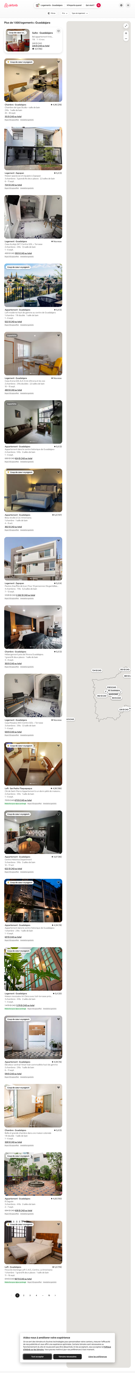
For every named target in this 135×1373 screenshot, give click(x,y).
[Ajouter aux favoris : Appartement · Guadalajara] (58, 267)
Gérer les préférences (97, 1356)
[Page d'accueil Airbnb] (11, 5)
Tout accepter (37, 1356)
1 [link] (17, 1295)
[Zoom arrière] (126, 33)
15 (49, 1295)
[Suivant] (55, 1295)
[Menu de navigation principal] (128, 5)
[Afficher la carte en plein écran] (126, 25)
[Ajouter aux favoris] (58, 31)
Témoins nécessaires (67, 1356)
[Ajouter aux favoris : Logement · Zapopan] (58, 130)
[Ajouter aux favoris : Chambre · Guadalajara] (58, 62)
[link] (11, 1295)
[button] (40, 46)
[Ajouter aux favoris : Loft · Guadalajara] (58, 1224)
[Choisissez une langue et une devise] (121, 5)
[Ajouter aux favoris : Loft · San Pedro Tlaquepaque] (58, 745)
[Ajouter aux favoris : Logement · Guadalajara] (58, 198)
